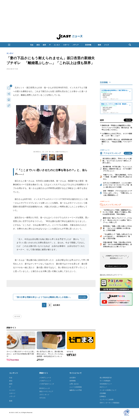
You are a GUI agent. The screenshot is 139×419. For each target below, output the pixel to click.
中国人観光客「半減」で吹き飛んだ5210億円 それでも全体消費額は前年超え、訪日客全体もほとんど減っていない (117, 244)
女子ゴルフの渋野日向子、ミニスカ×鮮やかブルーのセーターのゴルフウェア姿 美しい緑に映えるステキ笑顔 (117, 185)
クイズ (106, 45)
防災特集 (88, 45)
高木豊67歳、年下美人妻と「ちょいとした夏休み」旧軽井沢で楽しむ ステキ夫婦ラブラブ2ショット (117, 169)
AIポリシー (103, 387)
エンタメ (57, 45)
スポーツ (66, 45)
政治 (38, 45)
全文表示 (56, 305)
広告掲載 (103, 393)
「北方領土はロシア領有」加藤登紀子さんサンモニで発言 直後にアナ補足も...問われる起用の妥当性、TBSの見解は (117, 212)
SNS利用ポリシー (106, 384)
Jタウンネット (44, 394)
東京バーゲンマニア (46, 391)
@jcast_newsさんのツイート (111, 275)
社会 (31, 45)
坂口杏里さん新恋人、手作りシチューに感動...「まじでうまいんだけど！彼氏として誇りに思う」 (117, 161)
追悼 (102, 120)
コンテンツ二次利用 (106, 399)
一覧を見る (128, 120)
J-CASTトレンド (45, 381)
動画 (99, 45)
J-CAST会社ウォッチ (46, 384)
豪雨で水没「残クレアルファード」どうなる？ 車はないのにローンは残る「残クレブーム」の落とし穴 (117, 220)
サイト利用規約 (105, 381)
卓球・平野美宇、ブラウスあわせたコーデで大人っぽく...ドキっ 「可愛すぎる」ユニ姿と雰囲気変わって (117, 193)
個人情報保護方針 (106, 377)
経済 (44, 45)
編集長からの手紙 (76, 390)
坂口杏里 (17, 316)
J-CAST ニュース (69, 37)
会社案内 (73, 377)
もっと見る (128, 153)
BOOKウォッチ (44, 388)
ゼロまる (42, 398)
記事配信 (103, 396)
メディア (76, 45)
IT (50, 45)
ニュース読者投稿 (76, 387)
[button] (9, 44)
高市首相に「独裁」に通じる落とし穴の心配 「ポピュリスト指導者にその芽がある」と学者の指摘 (117, 228)
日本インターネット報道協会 (109, 403)
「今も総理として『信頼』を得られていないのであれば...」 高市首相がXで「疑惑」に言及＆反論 (117, 236)
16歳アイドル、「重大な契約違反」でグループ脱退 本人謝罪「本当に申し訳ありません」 (117, 177)
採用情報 (73, 381)
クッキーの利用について (108, 390)
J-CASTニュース (45, 377)
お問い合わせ (74, 384)
